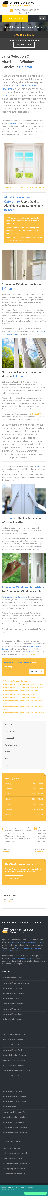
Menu (42, 18)
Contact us (9, 765)
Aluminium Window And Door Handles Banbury (22, 694)
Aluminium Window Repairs (13, 1014)
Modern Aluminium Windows (13, 1066)
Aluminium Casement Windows (15, 1096)
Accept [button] (35, 1193)
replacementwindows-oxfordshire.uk (17, 1163)
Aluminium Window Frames (13, 978)
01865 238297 (23, 12)
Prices (7, 752)
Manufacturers (11, 745)
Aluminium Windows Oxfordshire (17, 681)
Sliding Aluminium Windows (13, 1019)
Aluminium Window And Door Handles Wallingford (24, 688)
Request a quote (14, 18)
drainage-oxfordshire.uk (12, 1148)
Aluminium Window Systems (13, 998)
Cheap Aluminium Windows (13, 1004)
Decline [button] (13, 1193)
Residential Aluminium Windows (15, 1117)
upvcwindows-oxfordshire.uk (14, 1174)
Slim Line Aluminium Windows (14, 993)
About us (8, 724)
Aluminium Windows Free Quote (15, 1133)
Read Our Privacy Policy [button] (8, 1189)
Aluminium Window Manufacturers (16, 983)
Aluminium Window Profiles (13, 1050)
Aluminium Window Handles (13, 988)
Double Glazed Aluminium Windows (16, 1112)
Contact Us (36, 671)
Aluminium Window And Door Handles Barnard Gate (24, 713)
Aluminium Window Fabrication (14, 1102)
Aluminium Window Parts (12, 1091)
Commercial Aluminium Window (15, 1127)
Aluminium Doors (9, 1107)
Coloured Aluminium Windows (14, 1055)
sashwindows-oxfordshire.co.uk (15, 1153)
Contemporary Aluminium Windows (16, 1071)
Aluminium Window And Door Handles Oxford (22, 691)
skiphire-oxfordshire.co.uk (12, 1158)
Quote (7, 759)
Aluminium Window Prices (12, 1076)
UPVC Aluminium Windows (13, 1040)
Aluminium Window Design (13, 1045)
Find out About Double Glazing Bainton (24, 188)
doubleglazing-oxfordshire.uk (14, 1169)
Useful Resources (12, 1141)
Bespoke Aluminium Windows (14, 1034)
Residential (9, 738)
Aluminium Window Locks (12, 1009)
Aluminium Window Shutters (13, 1122)
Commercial (10, 731)
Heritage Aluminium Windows (14, 1060)
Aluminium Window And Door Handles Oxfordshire (24, 684)
